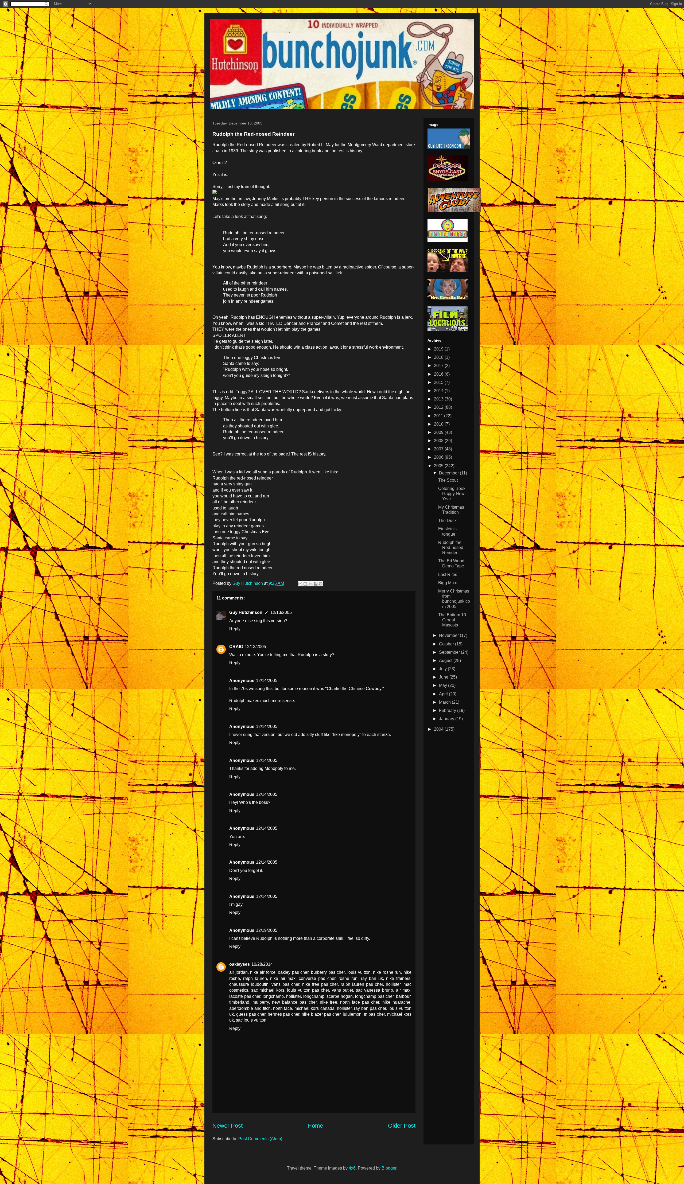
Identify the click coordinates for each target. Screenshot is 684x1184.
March (445, 702)
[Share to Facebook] (315, 583)
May (443, 685)
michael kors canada (314, 1008)
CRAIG (236, 646)
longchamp (273, 996)
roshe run (348, 978)
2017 (439, 365)
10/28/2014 (262, 964)
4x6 (352, 1168)
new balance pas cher (294, 1002)
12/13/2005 (281, 612)
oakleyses (239, 964)
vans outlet (342, 990)
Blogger (389, 1168)
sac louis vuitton (251, 1020)
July (443, 669)
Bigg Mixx (447, 583)
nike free (328, 1002)
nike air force (262, 972)
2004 (439, 729)
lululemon (352, 1014)
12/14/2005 (266, 680)
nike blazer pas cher (321, 1014)
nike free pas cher (320, 984)
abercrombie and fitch (250, 1008)
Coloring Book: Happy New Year (452, 493)
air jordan (238, 972)
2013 (439, 399)
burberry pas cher (328, 972)
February (448, 710)
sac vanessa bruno (374, 990)
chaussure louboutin (249, 984)
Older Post (401, 1125)
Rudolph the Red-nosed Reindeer (450, 547)
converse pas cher (317, 978)
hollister (393, 984)
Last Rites (447, 574)
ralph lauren (255, 978)
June (444, 677)
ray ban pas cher (370, 1008)
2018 (439, 357)
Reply (234, 628)
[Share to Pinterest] (320, 583)
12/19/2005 (266, 930)
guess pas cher (250, 1014)
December (449, 473)
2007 (439, 449)
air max (403, 990)
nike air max (282, 978)
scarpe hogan (340, 996)
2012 (439, 407)
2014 (439, 390)
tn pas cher (374, 1014)
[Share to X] (310, 583)
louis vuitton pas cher (308, 990)
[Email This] (300, 583)
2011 (439, 416)
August (446, 660)
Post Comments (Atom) (260, 1138)
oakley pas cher (293, 972)
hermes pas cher (284, 1014)
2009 (439, 432)
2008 (439, 440)
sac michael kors (267, 990)
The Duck (447, 520)
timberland (239, 1002)
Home (315, 1125)
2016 (439, 374)
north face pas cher (359, 1002)
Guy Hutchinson (248, 583)
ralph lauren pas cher (362, 984)
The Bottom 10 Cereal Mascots (452, 620)
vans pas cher (285, 984)
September (450, 652)
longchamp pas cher (374, 996)
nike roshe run (387, 972)
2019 (439, 349)
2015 (439, 382)
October (447, 644)
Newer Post (227, 1125)
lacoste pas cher (244, 996)
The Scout (448, 480)
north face (282, 1008)
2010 (439, 424)
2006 (439, 457)
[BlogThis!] (305, 583)
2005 (439, 466)
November (449, 635)
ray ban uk (372, 978)
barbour (403, 996)
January (447, 718)
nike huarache (396, 1002)
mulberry (260, 1002)
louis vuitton (359, 972)
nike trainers (398, 978)
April (444, 694)
